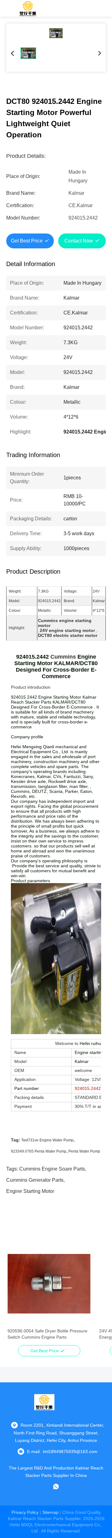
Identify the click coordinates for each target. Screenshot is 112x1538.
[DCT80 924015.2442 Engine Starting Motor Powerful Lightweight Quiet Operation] (56, 33)
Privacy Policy (25, 1512)
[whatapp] (56, 1486)
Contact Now (78, 240)
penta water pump (84, 1151)
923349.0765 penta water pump (38, 1151)
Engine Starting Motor (30, 1191)
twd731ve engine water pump (47, 1140)
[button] (15, 1294)
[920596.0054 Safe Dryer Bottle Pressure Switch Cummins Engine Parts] (49, 1283)
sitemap (50, 1512)
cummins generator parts (34, 1180)
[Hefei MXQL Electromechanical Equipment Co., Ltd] (28, 8)
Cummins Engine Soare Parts (52, 1168)
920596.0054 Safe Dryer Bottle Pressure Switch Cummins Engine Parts (47, 1334)
